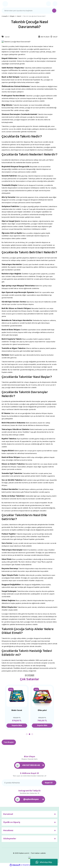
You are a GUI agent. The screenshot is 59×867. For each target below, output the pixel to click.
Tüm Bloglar (9, 742)
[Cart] (55, 3)
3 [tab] (32, 734)
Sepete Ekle (17, 725)
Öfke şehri (42, 710)
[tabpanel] (17, 707)
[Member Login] (48, 3)
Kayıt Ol (48, 783)
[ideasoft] (15, 865)
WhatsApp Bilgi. (46, 862)
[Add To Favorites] (23, 689)
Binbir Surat (17, 710)
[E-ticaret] (29, 865)
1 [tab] (26, 734)
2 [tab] (29, 734)
